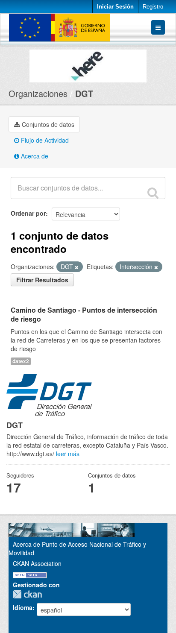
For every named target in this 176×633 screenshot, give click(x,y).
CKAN (29, 594)
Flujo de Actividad (44, 140)
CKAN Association (37, 563)
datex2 (20, 361)
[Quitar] (77, 267)
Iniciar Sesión (115, 6)
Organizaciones (38, 93)
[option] (88, 63)
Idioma (22, 607)
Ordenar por (28, 213)
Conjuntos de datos (47, 124)
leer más (67, 453)
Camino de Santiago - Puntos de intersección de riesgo (84, 314)
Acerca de (33, 156)
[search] (153, 192)
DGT (84, 93)
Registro (153, 6)
